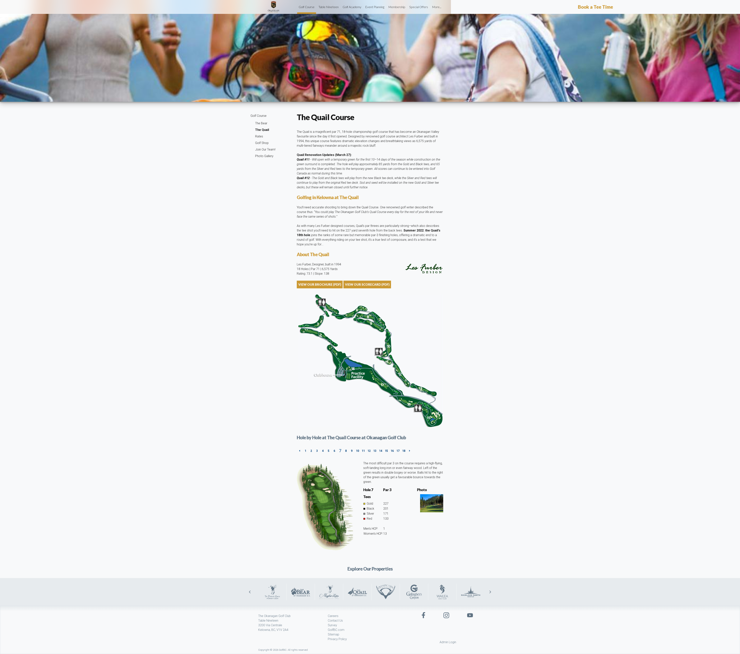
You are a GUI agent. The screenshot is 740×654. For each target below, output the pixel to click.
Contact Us (335, 620)
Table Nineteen (329, 7)
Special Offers (418, 7)
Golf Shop (262, 143)
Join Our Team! (265, 149)
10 (357, 450)
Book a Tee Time (595, 7)
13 (374, 450)
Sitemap (333, 634)
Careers (333, 616)
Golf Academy (352, 7)
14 (380, 450)
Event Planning (374, 7)
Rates (259, 136)
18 (403, 450)
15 (386, 450)
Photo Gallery (264, 156)
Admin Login (448, 642)
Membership (396, 7)
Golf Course (306, 7)
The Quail (262, 130)
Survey (332, 625)
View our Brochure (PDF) (319, 284)
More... (436, 7)
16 (392, 450)
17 (397, 450)
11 (363, 450)
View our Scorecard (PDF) (367, 284)
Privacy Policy (337, 639)
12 (369, 450)
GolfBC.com (336, 630)
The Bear (261, 123)
